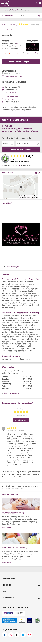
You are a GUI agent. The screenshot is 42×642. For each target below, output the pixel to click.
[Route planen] (17, 43)
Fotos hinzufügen (33, 53)
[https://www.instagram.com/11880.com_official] (10, 634)
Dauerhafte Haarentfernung (14, 547)
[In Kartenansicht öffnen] (39, 172)
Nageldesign (7, 35)
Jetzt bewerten (21, 420)
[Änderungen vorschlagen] (23, 52)
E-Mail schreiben (11, 96)
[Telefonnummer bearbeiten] (19, 87)
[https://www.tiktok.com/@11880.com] (17, 634)
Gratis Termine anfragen (19, 61)
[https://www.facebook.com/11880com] (4, 634)
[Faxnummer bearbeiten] (16, 89)
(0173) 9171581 (11, 92)
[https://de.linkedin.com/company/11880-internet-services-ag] (23, 634)
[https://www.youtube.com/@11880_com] (29, 634)
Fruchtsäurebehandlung (13, 512)
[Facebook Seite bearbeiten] (18, 101)
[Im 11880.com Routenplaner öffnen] (36, 172)
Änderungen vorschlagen (11, 53)
